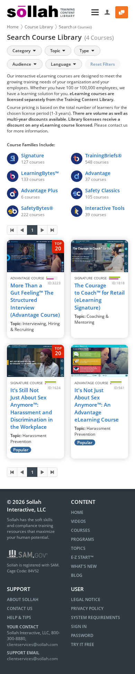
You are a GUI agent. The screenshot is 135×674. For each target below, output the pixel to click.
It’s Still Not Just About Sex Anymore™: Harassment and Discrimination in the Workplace (31, 408)
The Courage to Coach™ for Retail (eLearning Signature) (99, 296)
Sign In (79, 626)
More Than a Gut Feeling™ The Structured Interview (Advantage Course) (35, 300)
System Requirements (95, 617)
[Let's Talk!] (121, 12)
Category (22, 51)
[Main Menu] (90, 12)
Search (75, 27)
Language (61, 64)
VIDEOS (78, 521)
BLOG (76, 575)
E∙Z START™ (82, 557)
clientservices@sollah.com (32, 644)
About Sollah (22, 599)
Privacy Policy (87, 608)
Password (82, 635)
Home (13, 27)
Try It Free (82, 644)
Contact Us (20, 608)
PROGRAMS (82, 539)
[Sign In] (107, 12)
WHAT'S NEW (84, 566)
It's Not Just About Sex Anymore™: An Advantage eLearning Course (96, 405)
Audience (22, 64)
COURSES (80, 530)
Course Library (39, 27)
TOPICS (78, 548)
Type (85, 51)
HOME (77, 512)
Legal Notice (85, 599)
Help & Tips (19, 617)
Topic (55, 51)
